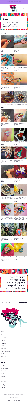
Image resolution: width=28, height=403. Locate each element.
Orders (3, 387)
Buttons (3, 337)
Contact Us (4, 371)
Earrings (3, 340)
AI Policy (3, 373)
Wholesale (4, 368)
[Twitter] (16, 401)
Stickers (3, 354)
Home (3, 365)
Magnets (3, 348)
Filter (4, 33)
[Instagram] (11, 401)
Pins (2, 346)
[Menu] (1, 8)
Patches (3, 343)
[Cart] (26, 8)
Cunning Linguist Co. (11, 394)
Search (3, 376)
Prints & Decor (5, 351)
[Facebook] (9, 401)
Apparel (3, 335)
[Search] (4, 8)
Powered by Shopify (20, 394)
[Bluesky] (19, 401)
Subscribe (23, 302)
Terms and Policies (14, 397)
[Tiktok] (14, 401)
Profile (3, 385)
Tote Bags (4, 356)
